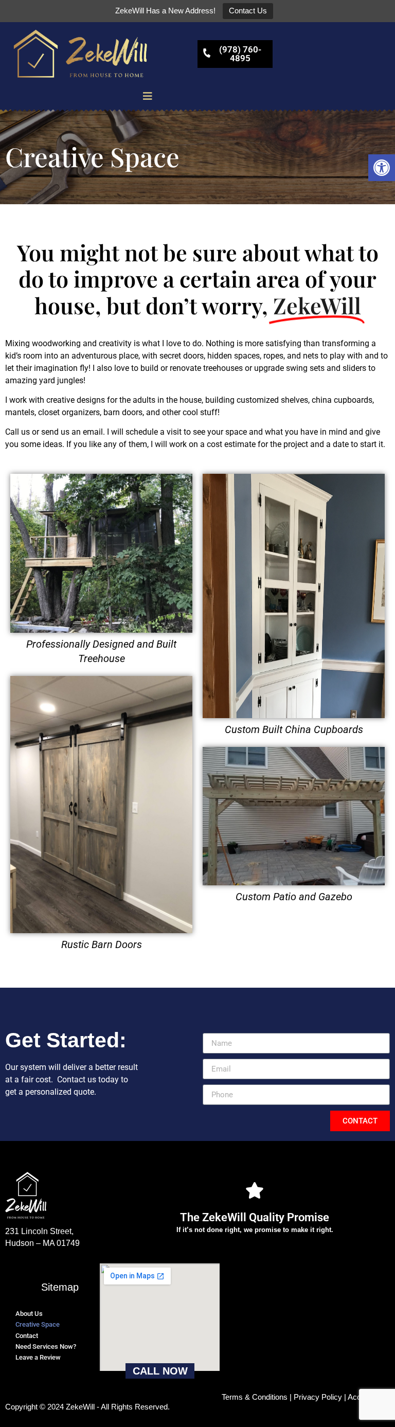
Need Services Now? (45, 1346)
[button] (381, 167)
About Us (29, 1313)
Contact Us (248, 10)
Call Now (160, 1371)
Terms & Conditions (255, 1397)
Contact (26, 1336)
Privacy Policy (318, 1397)
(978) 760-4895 (240, 53)
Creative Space (37, 1324)
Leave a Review (38, 1357)
